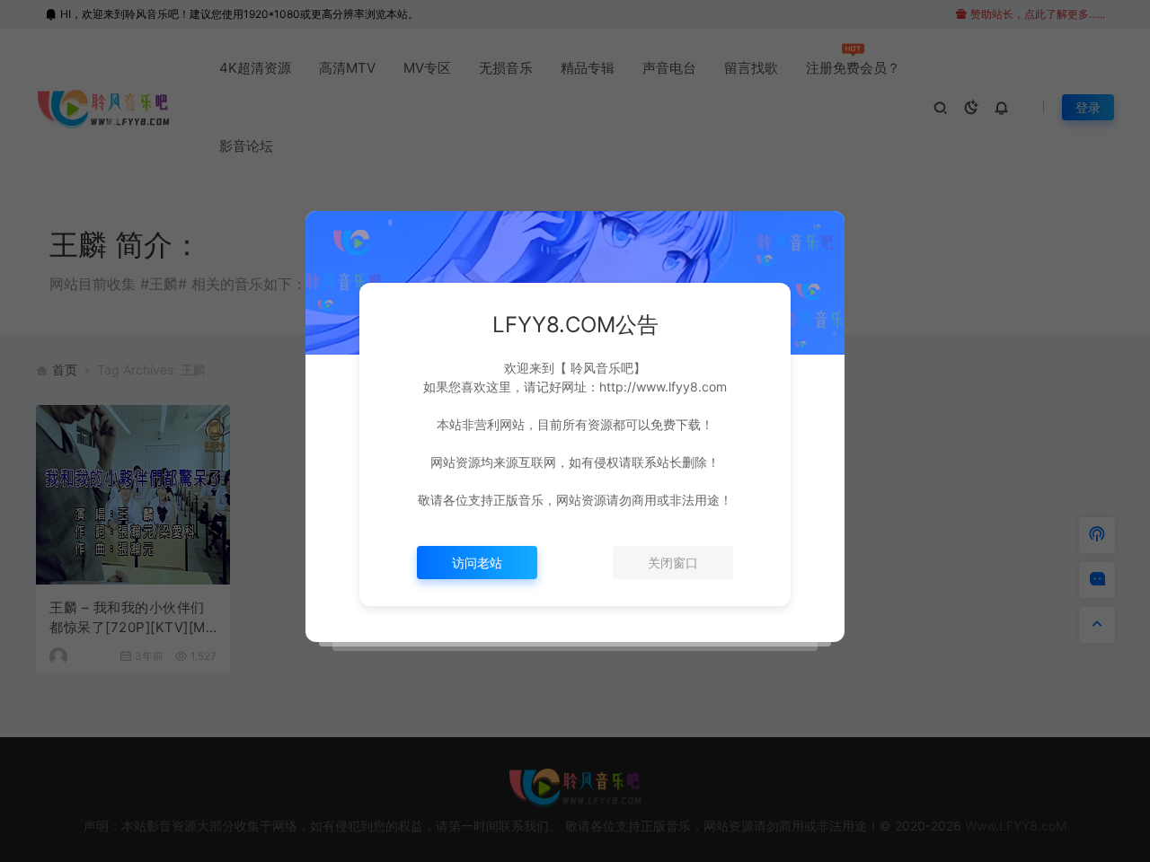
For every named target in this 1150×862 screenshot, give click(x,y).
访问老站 (477, 562)
